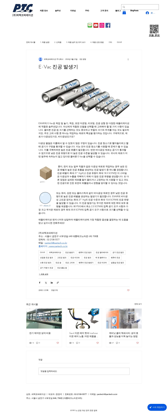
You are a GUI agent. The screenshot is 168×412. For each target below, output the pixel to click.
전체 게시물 (30, 42)
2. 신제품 (57, 42)
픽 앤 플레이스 (101, 257)
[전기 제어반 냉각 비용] (44, 319)
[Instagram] (101, 25)
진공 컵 (58, 262)
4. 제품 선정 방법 (97, 42)
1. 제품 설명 (44, 42)
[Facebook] (108, 25)
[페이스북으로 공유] (39, 282)
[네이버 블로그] (89, 25)
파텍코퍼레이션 (55, 252)
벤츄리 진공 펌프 (85, 252)
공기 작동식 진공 (46, 268)
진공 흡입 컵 (62, 268)
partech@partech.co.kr (107, 394)
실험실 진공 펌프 (117, 262)
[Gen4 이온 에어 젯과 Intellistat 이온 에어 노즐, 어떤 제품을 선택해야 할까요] (84, 319)
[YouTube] (95, 25)
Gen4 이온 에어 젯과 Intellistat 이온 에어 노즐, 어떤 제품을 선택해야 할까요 (84, 335)
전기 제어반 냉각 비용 (40, 333)
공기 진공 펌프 (118, 252)
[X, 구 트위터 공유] (46, 282)
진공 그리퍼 (70, 262)
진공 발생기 (69, 252)
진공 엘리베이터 (102, 252)
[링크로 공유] (58, 282)
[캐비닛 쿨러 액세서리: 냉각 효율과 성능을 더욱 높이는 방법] (124, 319)
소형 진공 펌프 (45, 262)
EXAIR (119, 42)
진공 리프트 (75, 257)
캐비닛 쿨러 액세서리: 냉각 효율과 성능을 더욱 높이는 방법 (123, 335)
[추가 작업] (128, 59)
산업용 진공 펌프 (46, 257)
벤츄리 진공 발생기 (86, 262)
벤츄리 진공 (115, 257)
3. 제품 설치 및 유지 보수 (76, 42)
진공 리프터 (102, 262)
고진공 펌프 (61, 257)
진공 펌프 (87, 257)
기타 (110, 42)
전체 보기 (138, 304)
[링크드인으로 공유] (52, 282)
